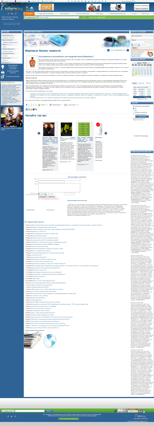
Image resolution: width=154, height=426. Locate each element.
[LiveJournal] (36, 109)
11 (136, 70)
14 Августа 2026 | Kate (137, 255)
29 (147, 73)
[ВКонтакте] (26, 109)
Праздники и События (9, 37)
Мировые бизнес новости (10, 42)
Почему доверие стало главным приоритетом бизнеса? (44, 321)
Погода (148, 83)
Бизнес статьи (6, 58)
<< (135, 63)
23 (150, 72)
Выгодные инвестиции (39, 276)
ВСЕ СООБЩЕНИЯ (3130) (118, 50)
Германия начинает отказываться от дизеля (42, 315)
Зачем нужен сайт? (36, 255)
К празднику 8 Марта (8, 53)
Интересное (6, 62)
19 (139, 72)
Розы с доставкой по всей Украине (41, 250)
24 (133, 73)
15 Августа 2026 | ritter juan (138, 155)
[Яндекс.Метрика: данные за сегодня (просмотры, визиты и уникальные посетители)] (148, 412)
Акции (4, 44)
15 (147, 70)
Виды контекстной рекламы (38, 235)
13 (142, 70)
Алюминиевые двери (36, 300)
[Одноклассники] (31, 109)
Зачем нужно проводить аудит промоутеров (44, 291)
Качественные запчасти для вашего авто (42, 261)
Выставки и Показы (8, 51)
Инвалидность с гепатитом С (38, 231)
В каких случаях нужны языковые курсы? (44, 280)
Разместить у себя (142, 99)
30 (150, 73)
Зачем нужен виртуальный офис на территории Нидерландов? (49, 282)
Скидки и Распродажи (9, 49)
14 (145, 70)
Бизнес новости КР (8, 40)
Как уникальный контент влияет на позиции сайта (44, 233)
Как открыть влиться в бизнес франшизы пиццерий (44, 240)
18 (136, 72)
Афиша (4, 46)
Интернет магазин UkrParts (37, 297)
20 (142, 72)
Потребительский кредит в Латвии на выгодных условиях (47, 248)
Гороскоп (141, 83)
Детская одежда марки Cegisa (40, 246)
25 (136, 73)
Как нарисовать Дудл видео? (39, 257)
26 (139, 73)
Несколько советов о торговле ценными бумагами (44, 238)
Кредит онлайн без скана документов (42, 285)
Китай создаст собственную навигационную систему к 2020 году (47, 323)
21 (145, 72)
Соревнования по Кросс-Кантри (40, 310)
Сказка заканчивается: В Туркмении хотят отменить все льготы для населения (51, 317)
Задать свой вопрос (138, 119)
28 (145, 73)
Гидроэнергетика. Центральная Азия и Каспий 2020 (46, 267)
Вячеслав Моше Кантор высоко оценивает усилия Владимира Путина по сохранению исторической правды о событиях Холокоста (50, 141)
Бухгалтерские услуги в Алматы (39, 295)
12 (139, 70)
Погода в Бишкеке (127, 1)
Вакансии (5, 60)
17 (133, 72)
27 (142, 73)
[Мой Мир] (34, 109)
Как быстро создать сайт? (39, 270)
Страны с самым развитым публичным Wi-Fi (43, 312)
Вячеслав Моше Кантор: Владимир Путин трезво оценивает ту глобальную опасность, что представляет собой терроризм (65, 265)
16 (150, 70)
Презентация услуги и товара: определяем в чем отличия (47, 289)
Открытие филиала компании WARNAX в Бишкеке (45, 244)
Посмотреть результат (139, 118)
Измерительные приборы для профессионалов (43, 259)
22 (147, 72)
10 (133, 70)
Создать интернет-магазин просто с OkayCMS (43, 306)
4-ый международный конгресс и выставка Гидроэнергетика (47, 253)
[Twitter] (29, 109)
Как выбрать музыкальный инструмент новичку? (67, 139)
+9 (134, 1)
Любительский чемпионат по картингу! (40, 308)
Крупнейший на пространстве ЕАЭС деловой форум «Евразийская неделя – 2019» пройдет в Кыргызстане (59, 304)
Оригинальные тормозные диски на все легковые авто (47, 272)
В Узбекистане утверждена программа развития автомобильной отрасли (50, 319)
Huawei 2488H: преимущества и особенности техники (45, 302)
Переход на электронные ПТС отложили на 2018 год (44, 327)
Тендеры (5, 55)
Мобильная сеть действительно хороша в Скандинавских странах (49, 242)
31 (133, 75)
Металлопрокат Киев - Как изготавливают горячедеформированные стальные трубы (53, 293)
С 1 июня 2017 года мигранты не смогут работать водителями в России (49, 325)
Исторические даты (8, 35)
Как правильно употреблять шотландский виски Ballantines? (49, 274)
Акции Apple (36, 278)
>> (148, 63)
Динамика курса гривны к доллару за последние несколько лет (49, 263)
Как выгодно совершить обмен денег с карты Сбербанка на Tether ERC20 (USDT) (85, 139)
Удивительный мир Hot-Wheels (40, 287)
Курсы (135, 83)
